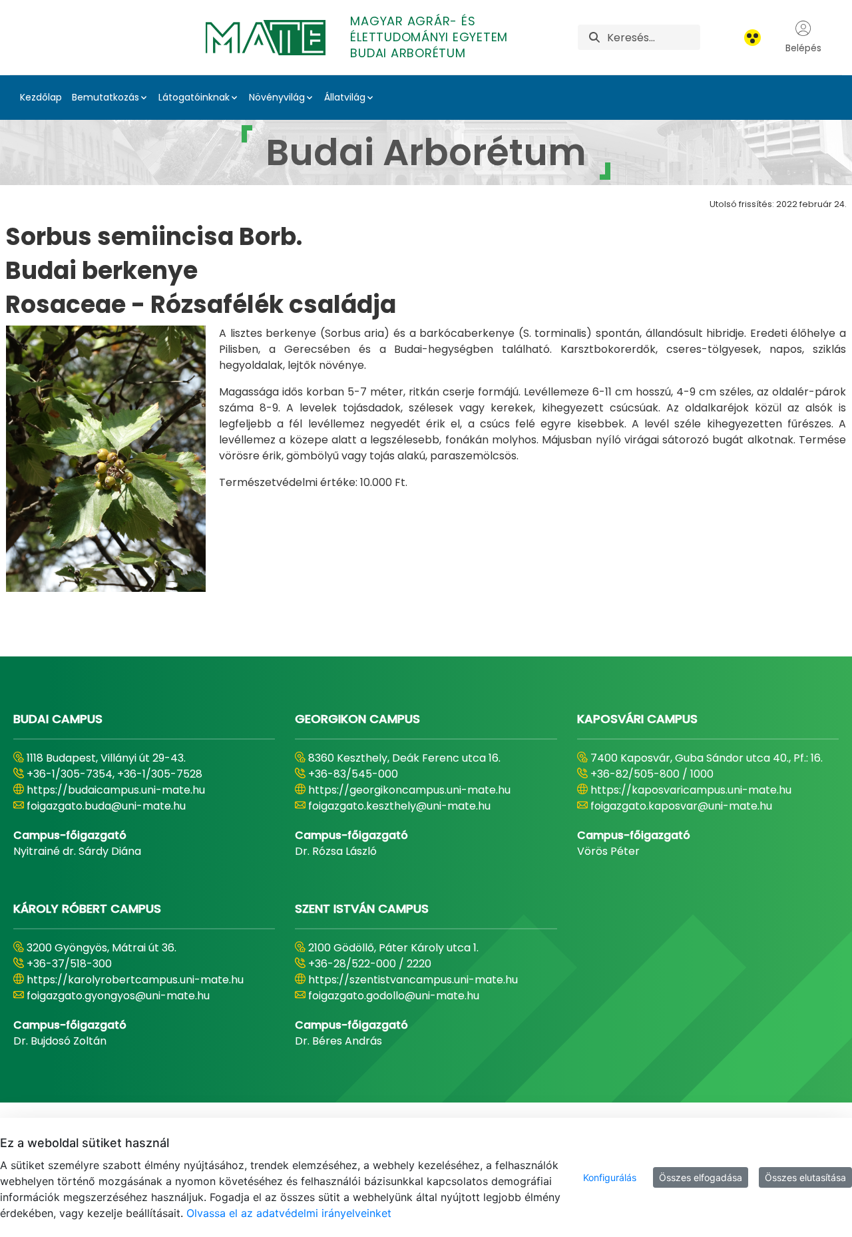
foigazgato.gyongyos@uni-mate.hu (118, 995)
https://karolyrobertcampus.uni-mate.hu (135, 979)
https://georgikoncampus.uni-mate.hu (409, 790)
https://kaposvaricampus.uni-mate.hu (690, 790)
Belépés (803, 48)
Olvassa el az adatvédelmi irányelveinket (288, 1213)
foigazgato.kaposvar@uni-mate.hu (681, 806)
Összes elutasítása (805, 1177)
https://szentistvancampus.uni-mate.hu (413, 979)
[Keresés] (594, 38)
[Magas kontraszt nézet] (752, 38)
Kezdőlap (41, 97)
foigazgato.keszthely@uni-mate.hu (399, 806)
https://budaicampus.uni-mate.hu (116, 790)
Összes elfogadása (700, 1177)
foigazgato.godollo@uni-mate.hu (393, 995)
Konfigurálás (609, 1177)
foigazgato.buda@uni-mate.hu (106, 806)
